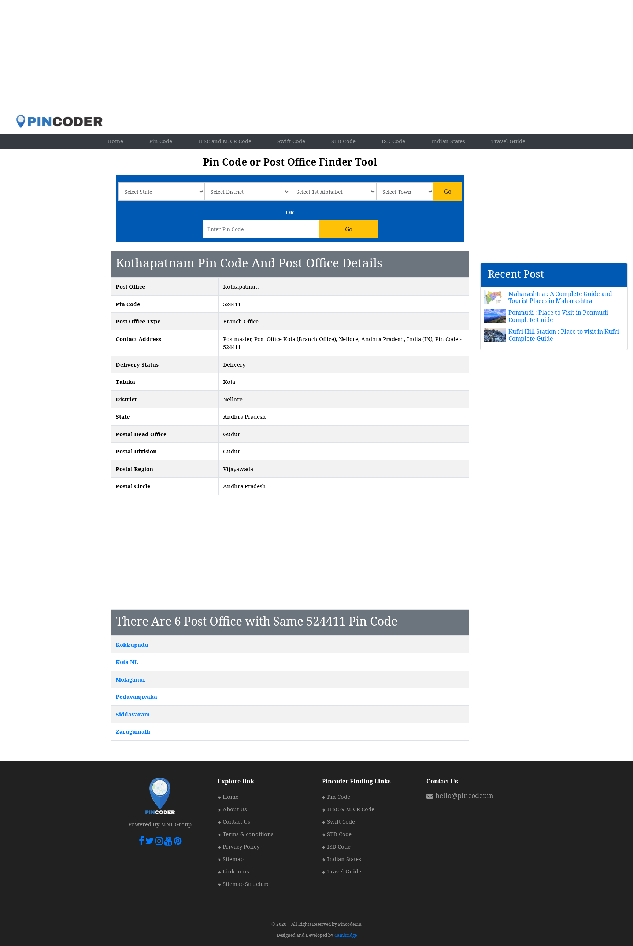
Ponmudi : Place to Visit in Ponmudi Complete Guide (558, 315)
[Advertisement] (278, 57)
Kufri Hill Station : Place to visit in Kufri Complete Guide (563, 334)
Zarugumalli (133, 731)
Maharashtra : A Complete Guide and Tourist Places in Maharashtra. (560, 297)
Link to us (236, 871)
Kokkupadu (132, 644)
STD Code (343, 141)
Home (121, 141)
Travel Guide (508, 141)
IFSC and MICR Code (224, 141)
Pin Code (167, 141)
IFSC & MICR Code (350, 809)
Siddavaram (133, 714)
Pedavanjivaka (136, 696)
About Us (235, 809)
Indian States (448, 141)
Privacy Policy (241, 846)
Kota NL (127, 661)
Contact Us (236, 821)
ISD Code (393, 141)
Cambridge (345, 935)
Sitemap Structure (246, 883)
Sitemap (233, 858)
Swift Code (291, 141)
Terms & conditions (248, 834)
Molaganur (131, 679)
